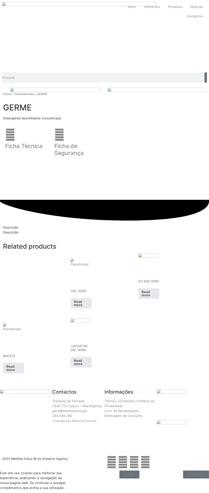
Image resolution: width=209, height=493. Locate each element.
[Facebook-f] (112, 462)
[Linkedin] (134, 462)
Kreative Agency (55, 459)
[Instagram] (123, 462)
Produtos (175, 7)
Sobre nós (152, 7)
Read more (78, 303)
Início (132, 7)
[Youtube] (145, 462)
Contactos (195, 16)
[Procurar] (206, 77)
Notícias (196, 7)
